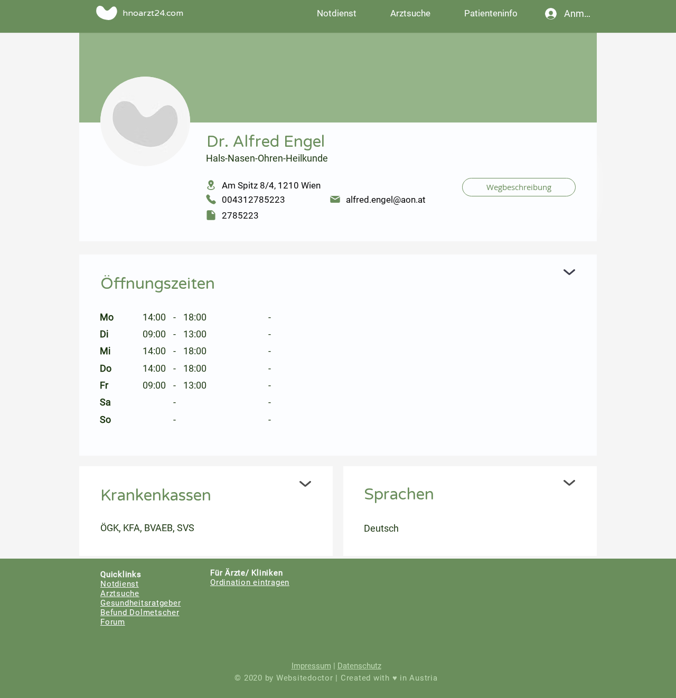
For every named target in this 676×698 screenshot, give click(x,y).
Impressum (311, 666)
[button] (490, 13)
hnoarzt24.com (153, 13)
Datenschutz (359, 666)
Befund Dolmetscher (140, 612)
